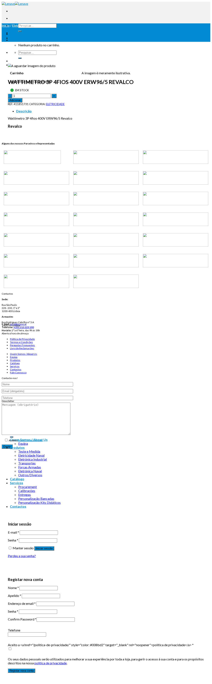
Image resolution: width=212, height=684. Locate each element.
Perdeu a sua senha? (22, 556)
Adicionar (15, 100)
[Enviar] (20, 31)
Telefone (14, 630)
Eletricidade (20, 25)
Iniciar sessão (44, 548)
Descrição (24, 111)
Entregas (24, 495)
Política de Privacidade (22, 339)
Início (6, 25)
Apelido (14, 596)
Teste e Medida (29, 451)
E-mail (13, 532)
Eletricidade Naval (31, 455)
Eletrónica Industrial (32, 459)
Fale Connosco (18, 372)
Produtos (15, 360)
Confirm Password (22, 619)
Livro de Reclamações (22, 348)
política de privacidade (30, 440)
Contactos (15, 369)
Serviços (14, 366)
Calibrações (26, 491)
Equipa (13, 357)
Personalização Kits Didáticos (39, 502)
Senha (13, 540)
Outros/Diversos (30, 475)
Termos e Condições (21, 342)
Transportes (27, 463)
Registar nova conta (22, 670)
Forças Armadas (29, 467)
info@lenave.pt (18, 324)
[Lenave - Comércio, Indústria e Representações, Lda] (15, 4)
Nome (13, 588)
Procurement (27, 487)
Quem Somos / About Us (23, 353)
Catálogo (15, 363)
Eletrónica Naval (30, 471)
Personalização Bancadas (36, 498)
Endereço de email (22, 603)
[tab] (110, 111)
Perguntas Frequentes (22, 345)
